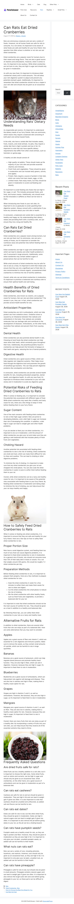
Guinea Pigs (59, 147)
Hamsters (58, 150)
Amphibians (59, 111)
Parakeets (59, 163)
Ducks (57, 135)
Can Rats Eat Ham (11, 892)
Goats (57, 144)
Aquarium (58, 114)
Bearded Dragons (61, 117)
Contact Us (33, 15)
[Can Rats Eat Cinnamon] (58, 234)
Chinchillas (59, 129)
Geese (57, 141)
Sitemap (58, 274)
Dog (45, 4)
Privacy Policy (60, 271)
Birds (29, 4)
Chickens (58, 126)
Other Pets (53, 4)
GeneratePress (48, 901)
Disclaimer (59, 268)
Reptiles (49, 10)
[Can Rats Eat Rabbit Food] (58, 194)
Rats (41, 10)
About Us (23, 15)
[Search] (67, 93)
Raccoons (33, 10)
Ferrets (57, 138)
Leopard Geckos (61, 156)
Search (57, 89)
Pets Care (23, 10)
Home (22, 4)
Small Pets (61, 10)
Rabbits (58, 169)
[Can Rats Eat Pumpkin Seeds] (58, 207)
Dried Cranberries (11, 888)
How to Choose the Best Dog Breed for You (19, 890)
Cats (38, 4)
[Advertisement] (62, 52)
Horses (58, 153)
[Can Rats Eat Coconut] (58, 221)
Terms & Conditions (62, 278)
